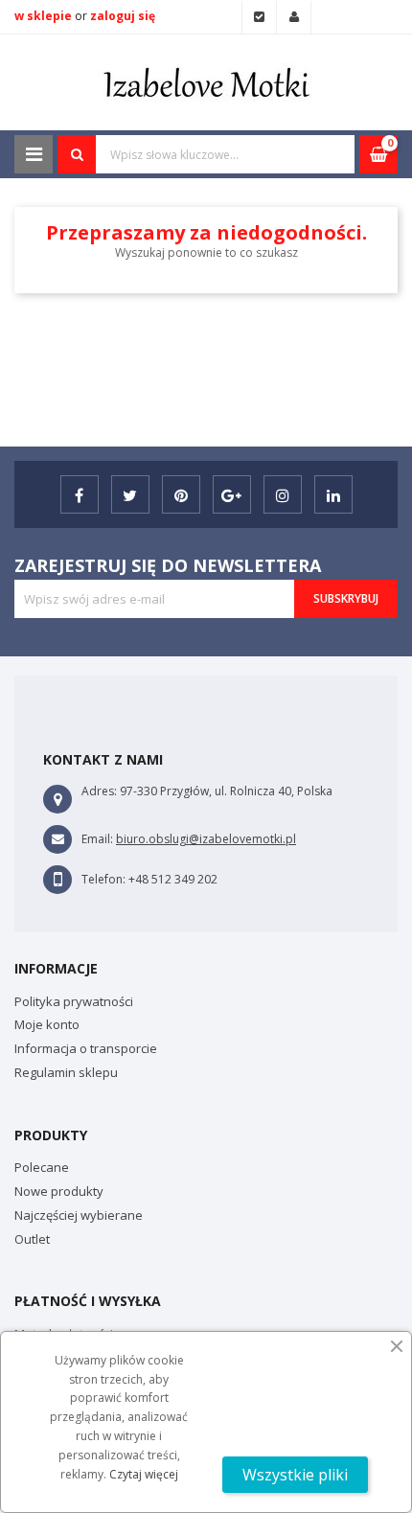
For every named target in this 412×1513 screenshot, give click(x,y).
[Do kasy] (259, 17)
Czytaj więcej (143, 1474)
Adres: (99, 791)
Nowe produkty (58, 1191)
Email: (97, 839)
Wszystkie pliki (295, 1474)
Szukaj (76, 154)
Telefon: (103, 879)
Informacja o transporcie (85, 1048)
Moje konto (47, 1024)
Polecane (41, 1167)
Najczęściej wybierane (78, 1215)
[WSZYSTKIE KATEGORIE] (33, 154)
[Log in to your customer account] (294, 17)
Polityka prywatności (73, 1001)
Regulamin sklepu (66, 1072)
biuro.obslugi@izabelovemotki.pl (206, 839)
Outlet (32, 1239)
